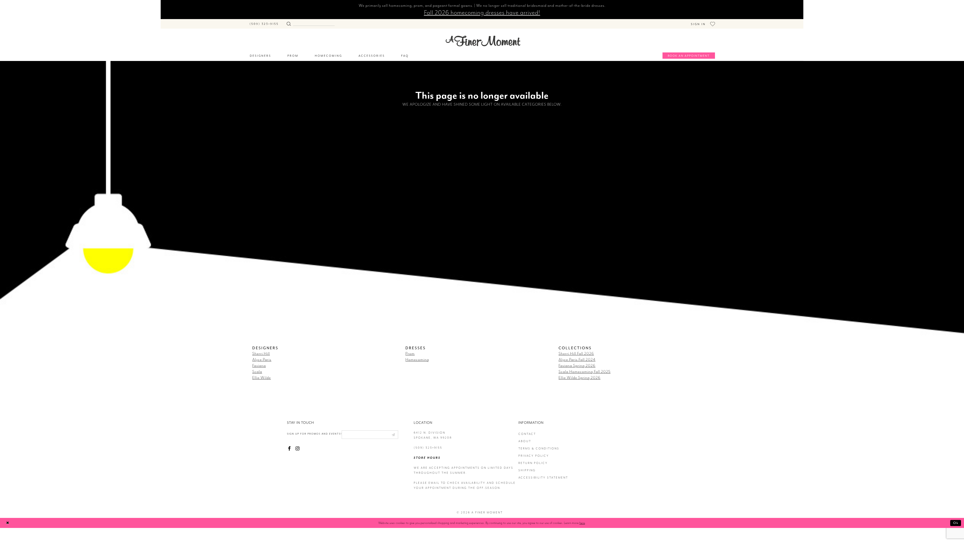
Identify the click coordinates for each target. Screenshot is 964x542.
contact (527, 434)
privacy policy (533, 456)
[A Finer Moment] (483, 41)
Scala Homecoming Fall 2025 (585, 371)
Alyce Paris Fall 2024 (577, 359)
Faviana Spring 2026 (577, 365)
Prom (410, 353)
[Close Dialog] (7, 522)
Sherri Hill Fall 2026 (576, 353)
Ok (955, 523)
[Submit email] (393, 434)
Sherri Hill (261, 353)
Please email (427, 483)
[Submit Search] (288, 23)
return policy (533, 463)
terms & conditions (538, 448)
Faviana (259, 365)
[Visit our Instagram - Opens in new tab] (297, 448)
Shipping (527, 470)
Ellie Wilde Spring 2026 (579, 377)
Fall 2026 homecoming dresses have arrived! (482, 13)
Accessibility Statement (543, 478)
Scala (257, 371)
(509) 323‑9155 (428, 448)
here (582, 523)
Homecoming (417, 359)
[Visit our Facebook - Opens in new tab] (289, 448)
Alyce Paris (261, 359)
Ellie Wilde (261, 377)
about (524, 441)
